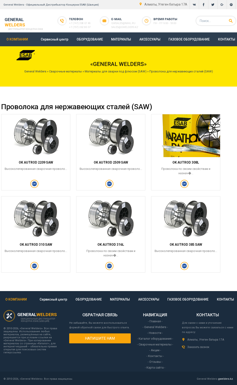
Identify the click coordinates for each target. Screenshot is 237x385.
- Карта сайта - (155, 367)
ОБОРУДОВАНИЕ (90, 39)
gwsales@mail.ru (123, 23)
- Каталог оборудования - (155, 338)
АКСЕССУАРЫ (149, 39)
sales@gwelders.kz (124, 27)
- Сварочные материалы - (155, 344)
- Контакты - (155, 356)
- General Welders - (155, 327)
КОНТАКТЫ (226, 39)
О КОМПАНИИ (17, 39)
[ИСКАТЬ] (231, 21)
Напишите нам (100, 338)
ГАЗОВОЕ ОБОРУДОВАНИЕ (189, 39)
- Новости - (155, 333)
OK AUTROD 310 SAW (36, 244)
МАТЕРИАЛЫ (121, 39)
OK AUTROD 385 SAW (186, 244)
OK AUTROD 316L (110, 244)
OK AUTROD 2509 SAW (111, 162)
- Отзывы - (155, 361)
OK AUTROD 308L (185, 162)
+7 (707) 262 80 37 (79, 27)
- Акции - (155, 350)
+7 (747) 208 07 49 (79, 23)
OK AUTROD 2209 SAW (36, 162)
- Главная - (155, 321)
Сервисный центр (54, 39)
